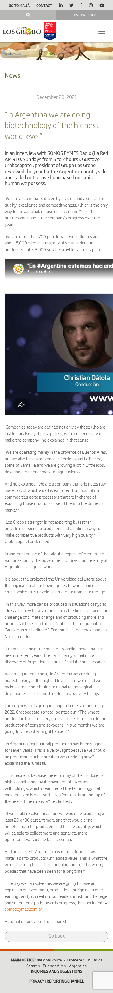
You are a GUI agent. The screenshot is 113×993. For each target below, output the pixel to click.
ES (76, 14)
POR (92, 14)
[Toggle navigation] (102, 31)
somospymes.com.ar (23, 909)
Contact (44, 5)
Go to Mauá (19, 5)
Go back (56, 936)
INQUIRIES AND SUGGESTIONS (56, 972)
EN (83, 14)
